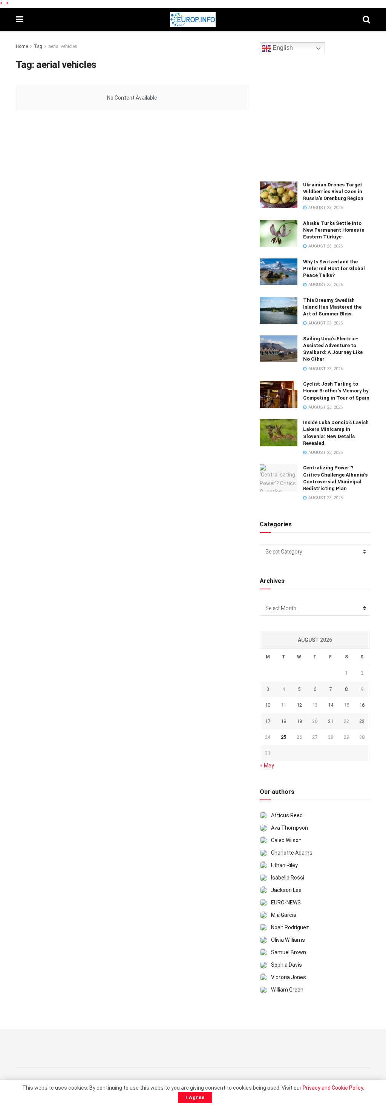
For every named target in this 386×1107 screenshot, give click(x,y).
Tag (38, 46)
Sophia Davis (286, 965)
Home (22, 46)
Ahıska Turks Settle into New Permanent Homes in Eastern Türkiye (334, 230)
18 (283, 721)
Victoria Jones (288, 977)
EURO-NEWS (286, 902)
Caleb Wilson (286, 840)
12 (299, 705)
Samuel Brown (288, 952)
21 (330, 721)
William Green (287, 990)
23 (362, 721)
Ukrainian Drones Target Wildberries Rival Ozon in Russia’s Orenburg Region (333, 191)
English (282, 48)
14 (330, 705)
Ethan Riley (284, 865)
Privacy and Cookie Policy (333, 1088)
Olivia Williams (288, 940)
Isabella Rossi (287, 878)
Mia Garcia (283, 915)
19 (299, 721)
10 (267, 705)
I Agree (195, 1097)
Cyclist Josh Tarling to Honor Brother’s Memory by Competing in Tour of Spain (336, 390)
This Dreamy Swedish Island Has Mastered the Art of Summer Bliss (332, 307)
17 (267, 721)
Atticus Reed (287, 815)
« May (267, 766)
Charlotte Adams (291, 853)
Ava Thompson (289, 828)
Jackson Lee (286, 890)
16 (362, 705)
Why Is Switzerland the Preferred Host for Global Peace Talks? (334, 268)
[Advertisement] (316, 116)
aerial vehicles (62, 46)
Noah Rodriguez (290, 927)
